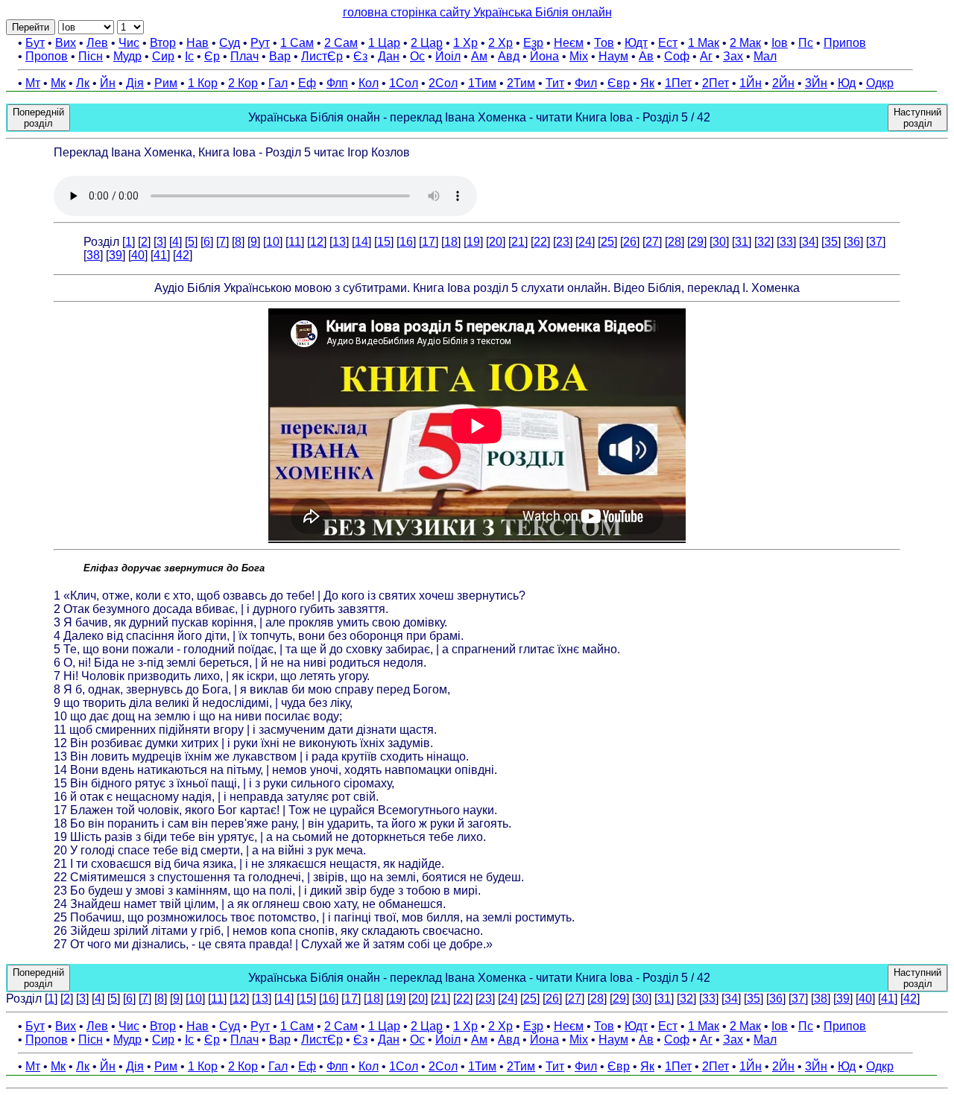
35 (831, 241)
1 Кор (203, 83)
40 (138, 255)
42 (182, 255)
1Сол (403, 83)
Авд (508, 56)
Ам (479, 56)
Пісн (90, 56)
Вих (65, 42)
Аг (706, 56)
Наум (613, 56)
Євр (618, 83)
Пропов (46, 56)
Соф (676, 56)
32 (764, 241)
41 (160, 255)
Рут (260, 42)
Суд (229, 42)
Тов (604, 42)
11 (294, 241)
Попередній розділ (38, 118)
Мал (765, 56)
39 (115, 255)
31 (741, 241)
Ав (646, 56)
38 (93, 255)
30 (719, 241)
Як (647, 83)
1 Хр (465, 42)
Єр (212, 56)
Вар (280, 56)
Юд (847, 83)
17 (428, 241)
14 (361, 241)
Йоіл (448, 56)
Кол (368, 83)
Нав (197, 42)
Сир (163, 56)
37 (875, 241)
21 (518, 241)
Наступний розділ (917, 118)
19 (473, 241)
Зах (733, 56)
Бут (35, 42)
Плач (244, 56)
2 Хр (500, 42)
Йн (108, 83)
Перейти (30, 27)
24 (585, 241)
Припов (845, 42)
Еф (307, 83)
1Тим (482, 83)
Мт (32, 83)
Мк (58, 83)
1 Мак (703, 42)
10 (272, 241)
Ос (417, 56)
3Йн (816, 83)
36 (853, 241)
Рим (165, 83)
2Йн (783, 83)
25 (607, 241)
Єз (360, 56)
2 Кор (243, 83)
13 (339, 241)
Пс (805, 42)
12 (316, 241)
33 (786, 241)
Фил (586, 83)
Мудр (127, 56)
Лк (82, 83)
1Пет (678, 83)
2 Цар (427, 42)
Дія (135, 83)
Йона (544, 56)
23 (562, 241)
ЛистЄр (322, 56)
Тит (555, 83)
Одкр (880, 83)
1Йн (750, 83)
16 (406, 241)
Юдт (636, 42)
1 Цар (384, 42)
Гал (278, 83)
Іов (779, 42)
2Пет (715, 83)
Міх (578, 56)
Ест (667, 42)
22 (540, 241)
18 (451, 241)
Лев (97, 42)
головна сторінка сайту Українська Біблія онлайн (477, 12)
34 (808, 241)
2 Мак (745, 42)
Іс (189, 56)
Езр (533, 42)
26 (629, 241)
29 (697, 241)
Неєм (569, 42)
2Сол (443, 83)
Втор (163, 42)
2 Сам (341, 42)
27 (652, 241)
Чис (129, 42)
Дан (388, 56)
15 (384, 241)
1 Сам (297, 42)
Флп (337, 83)
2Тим (521, 83)
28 (674, 241)
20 (495, 241)
